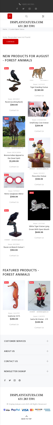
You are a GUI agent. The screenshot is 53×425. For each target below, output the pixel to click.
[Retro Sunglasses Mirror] (14, 180)
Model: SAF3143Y (39, 84)
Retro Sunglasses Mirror (13, 193)
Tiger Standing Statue (39, 87)
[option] (13, 161)
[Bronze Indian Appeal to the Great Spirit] (14, 132)
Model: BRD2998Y (14, 244)
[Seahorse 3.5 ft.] (14, 295)
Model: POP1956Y (14, 191)
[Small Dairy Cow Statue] (39, 109)
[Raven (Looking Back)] (14, 81)
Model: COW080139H (39, 120)
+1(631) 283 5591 (28, 4)
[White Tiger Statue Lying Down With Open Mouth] (39, 205)
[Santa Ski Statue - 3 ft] (39, 296)
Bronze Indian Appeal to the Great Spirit (14, 157)
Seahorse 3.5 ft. (14, 316)
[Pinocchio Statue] (39, 153)
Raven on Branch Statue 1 (14, 247)
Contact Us (14, 110)
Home (5, 29)
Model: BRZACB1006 (14, 152)
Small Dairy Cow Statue (39, 122)
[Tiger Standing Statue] (39, 73)
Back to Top (26, 419)
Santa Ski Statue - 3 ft (39, 319)
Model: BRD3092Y (14, 99)
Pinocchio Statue (39, 176)
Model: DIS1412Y (39, 173)
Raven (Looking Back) (14, 102)
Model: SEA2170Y (14, 313)
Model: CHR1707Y (39, 316)
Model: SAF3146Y (39, 223)
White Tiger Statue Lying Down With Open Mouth (39, 228)
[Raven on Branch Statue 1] (14, 224)
